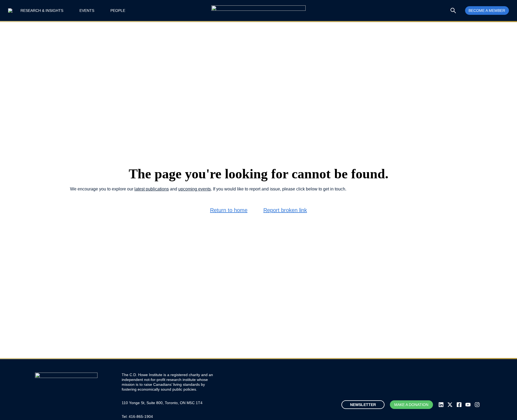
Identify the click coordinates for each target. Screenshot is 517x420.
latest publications (151, 189)
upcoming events (194, 189)
